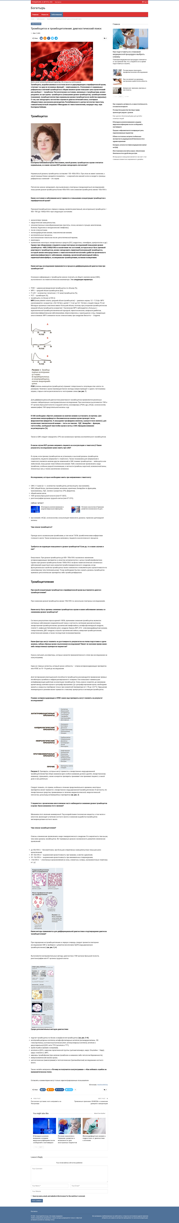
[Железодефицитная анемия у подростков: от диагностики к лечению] (94, 1126)
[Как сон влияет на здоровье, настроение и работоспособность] (117, 81)
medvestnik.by (102, 1085)
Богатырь (38, 8)
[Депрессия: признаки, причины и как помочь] (117, 90)
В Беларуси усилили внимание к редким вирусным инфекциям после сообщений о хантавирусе (128, 124)
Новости (44, 15)
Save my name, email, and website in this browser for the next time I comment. (59, 1196)
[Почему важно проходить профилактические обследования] (117, 72)
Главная (35, 15)
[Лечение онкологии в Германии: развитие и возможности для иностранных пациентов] (75, 509)
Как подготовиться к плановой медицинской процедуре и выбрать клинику (129, 54)
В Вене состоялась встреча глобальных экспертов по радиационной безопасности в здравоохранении (128, 139)
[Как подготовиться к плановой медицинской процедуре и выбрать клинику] (130, 39)
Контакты (58, 2)
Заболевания (56, 15)
